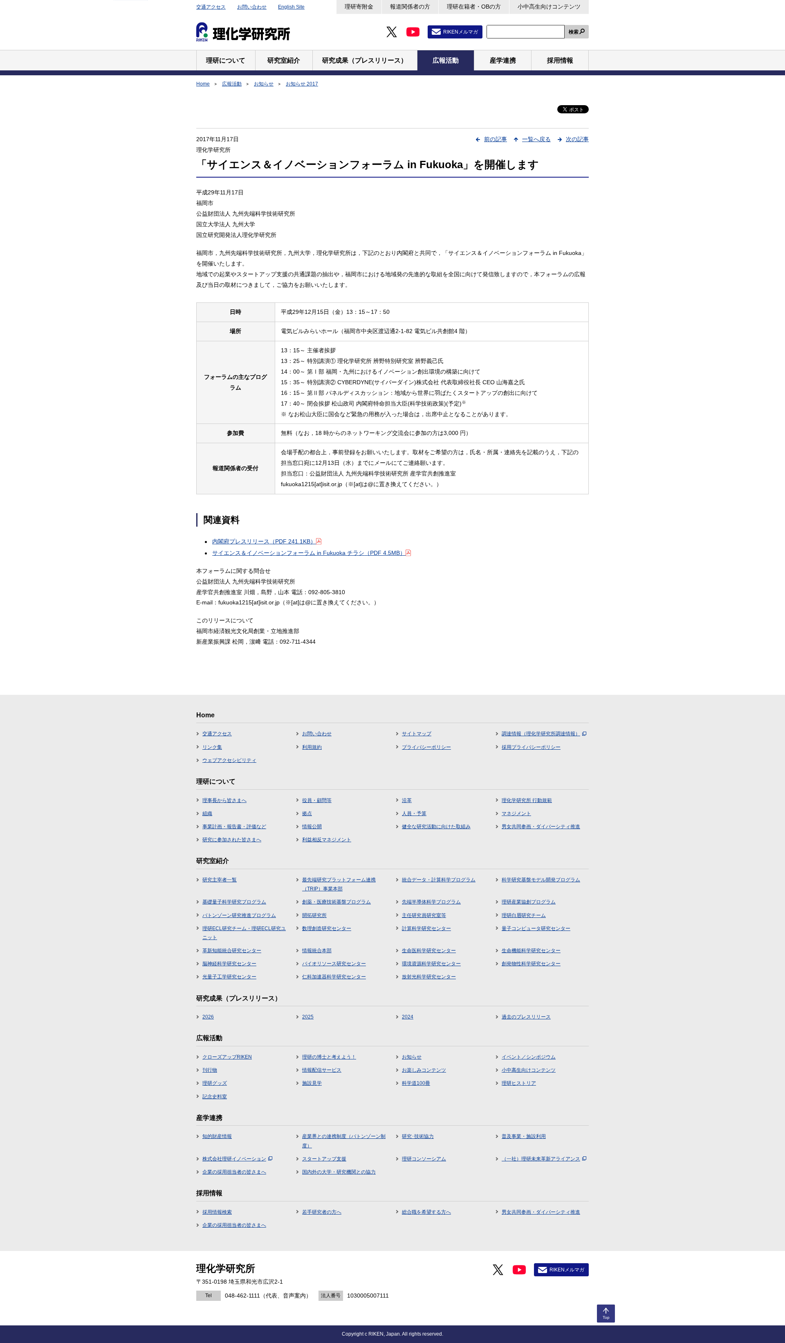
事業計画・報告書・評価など (234, 826)
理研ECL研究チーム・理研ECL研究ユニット (244, 933)
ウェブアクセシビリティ (229, 760)
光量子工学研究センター (229, 977)
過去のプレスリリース (526, 1017)
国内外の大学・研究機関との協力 (339, 1172)
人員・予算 (414, 813)
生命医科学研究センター (429, 950)
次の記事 (577, 139)
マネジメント (516, 813)
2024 (407, 1017)
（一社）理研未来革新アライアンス (541, 1159)
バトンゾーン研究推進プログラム (239, 915)
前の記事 (495, 139)
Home (203, 84)
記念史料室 (214, 1097)
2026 (208, 1017)
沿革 (407, 800)
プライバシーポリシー (426, 747)
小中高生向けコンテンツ (549, 6)
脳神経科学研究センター (229, 964)
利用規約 (312, 747)
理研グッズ (214, 1083)
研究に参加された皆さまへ (231, 840)
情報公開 (312, 826)
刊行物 (209, 1070)
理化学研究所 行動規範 (527, 800)
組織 (207, 813)
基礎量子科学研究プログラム (234, 902)
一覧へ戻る (536, 139)
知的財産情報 (217, 1136)
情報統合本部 (317, 950)
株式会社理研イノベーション (234, 1159)
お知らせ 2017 (302, 84)
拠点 (307, 813)
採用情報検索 (217, 1212)
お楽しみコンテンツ (424, 1070)
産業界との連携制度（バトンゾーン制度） (344, 1140)
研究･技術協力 (418, 1136)
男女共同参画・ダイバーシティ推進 (541, 826)
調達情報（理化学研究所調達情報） (541, 734)
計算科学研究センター (426, 928)
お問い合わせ (252, 7)
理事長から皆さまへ (224, 800)
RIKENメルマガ (460, 32)
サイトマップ (416, 734)
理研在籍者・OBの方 (474, 6)
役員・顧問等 (317, 800)
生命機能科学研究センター (531, 950)
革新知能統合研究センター (231, 950)
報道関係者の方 (410, 6)
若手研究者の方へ (321, 1212)
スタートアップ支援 (324, 1159)
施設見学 (312, 1083)
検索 (574, 32)
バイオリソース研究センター (334, 964)
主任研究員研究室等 (424, 915)
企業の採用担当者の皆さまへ (234, 1172)
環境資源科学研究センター (431, 964)
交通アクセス (211, 7)
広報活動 (232, 84)
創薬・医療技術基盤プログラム (336, 902)
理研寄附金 (359, 6)
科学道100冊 (416, 1083)
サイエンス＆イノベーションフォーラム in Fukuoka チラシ (309, 553)
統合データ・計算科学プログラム (438, 880)
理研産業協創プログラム (529, 902)
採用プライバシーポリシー (531, 747)
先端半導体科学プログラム (431, 902)
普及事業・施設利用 (524, 1136)
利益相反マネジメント (326, 840)
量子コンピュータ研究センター (536, 928)
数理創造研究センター (326, 928)
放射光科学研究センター (429, 977)
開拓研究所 (314, 915)
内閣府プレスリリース (264, 541)
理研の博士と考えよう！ (329, 1057)
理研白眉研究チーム (524, 915)
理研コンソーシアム (424, 1159)
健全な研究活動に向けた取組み (436, 826)
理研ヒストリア (519, 1083)
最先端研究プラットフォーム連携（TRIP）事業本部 (339, 884)
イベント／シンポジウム (529, 1057)
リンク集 (212, 747)
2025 (308, 1017)
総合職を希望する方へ (426, 1212)
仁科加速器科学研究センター (334, 977)
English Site (291, 7)
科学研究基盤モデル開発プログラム (541, 880)
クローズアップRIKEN (227, 1057)
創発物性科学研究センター (531, 964)
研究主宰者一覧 (219, 880)
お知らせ (264, 84)
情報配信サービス (321, 1070)
